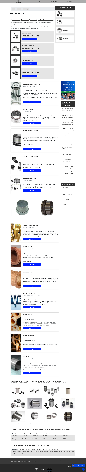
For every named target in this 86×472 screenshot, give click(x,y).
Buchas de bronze (65, 190)
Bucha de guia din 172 (66, 164)
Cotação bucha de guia (66, 113)
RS (30, 433)
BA (36, 433)
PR (24, 433)
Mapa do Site (69, 460)
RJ (12, 433)
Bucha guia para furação (49, 19)
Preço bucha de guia (66, 133)
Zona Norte (22, 449)
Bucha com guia (65, 142)
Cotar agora (29, 38)
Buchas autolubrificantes (67, 194)
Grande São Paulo (46, 449)
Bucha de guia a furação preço (67, 151)
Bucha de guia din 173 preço (68, 171)
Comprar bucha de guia (67, 110)
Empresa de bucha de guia (67, 117)
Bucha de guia (65, 137)
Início (57, 460)
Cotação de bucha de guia (16, 19)
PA (49, 433)
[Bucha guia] (15, 36)
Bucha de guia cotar (41, 19)
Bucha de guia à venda (66, 154)
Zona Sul (33, 449)
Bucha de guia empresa (67, 175)
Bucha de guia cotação (66, 159)
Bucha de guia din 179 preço (68, 173)
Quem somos (69, 1)
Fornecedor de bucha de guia (68, 120)
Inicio (40, 1)
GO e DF (43, 433)
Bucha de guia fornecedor (67, 178)
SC (27, 433)
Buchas (63, 192)
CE (39, 433)
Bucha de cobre (65, 187)
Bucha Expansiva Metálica (67, 197)
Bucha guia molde (65, 180)
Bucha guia (64, 135)
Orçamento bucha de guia (67, 128)
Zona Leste (39, 449)
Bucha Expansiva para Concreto (66, 203)
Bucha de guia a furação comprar (67, 148)
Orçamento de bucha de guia (68, 130)
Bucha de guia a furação (67, 144)
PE (33, 433)
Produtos (53, 1)
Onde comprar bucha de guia (68, 122)
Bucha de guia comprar (25, 19)
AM (47, 433)
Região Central (15, 449)
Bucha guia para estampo (67, 108)
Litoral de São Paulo (55, 449)
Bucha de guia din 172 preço (68, 166)
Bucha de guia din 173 (33, 19)
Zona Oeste (28, 449)
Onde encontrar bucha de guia (67, 125)
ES (18, 433)
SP (21, 433)
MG (15, 433)
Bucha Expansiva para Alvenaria (66, 200)
